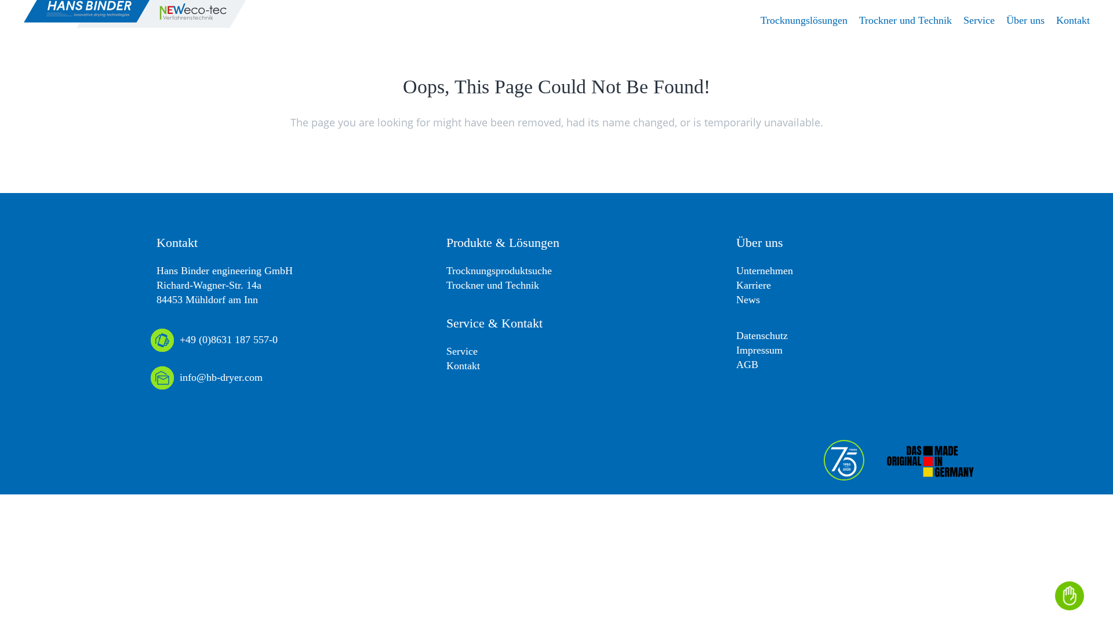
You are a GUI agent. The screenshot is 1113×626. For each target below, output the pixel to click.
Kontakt (463, 366)
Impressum (759, 350)
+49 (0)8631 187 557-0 (229, 339)
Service (462, 351)
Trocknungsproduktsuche (499, 270)
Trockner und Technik (492, 285)
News (748, 299)
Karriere (753, 285)
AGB (747, 364)
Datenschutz (762, 335)
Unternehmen (764, 270)
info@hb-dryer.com (221, 377)
